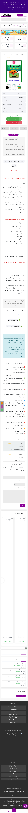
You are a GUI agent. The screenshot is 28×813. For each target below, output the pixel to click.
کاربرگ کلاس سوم (13, 771)
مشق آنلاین (23, 25)
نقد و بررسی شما (20, 487)
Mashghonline (6, 100)
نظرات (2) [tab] (4, 128)
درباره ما (5, 805)
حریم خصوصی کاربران (20, 805)
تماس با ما (14, 806)
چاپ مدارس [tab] (13, 128)
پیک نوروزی (13, 722)
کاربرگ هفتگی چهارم (13, 717)
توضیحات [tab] (22, 128)
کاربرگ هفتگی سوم (13, 714)
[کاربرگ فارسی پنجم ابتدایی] (8, 576)
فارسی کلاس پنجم (16, 25)
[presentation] (7, 87)
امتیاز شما (22, 481)
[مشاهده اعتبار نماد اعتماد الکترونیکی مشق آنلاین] (14, 745)
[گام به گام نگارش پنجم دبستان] (20, 576)
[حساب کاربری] (25, 811)
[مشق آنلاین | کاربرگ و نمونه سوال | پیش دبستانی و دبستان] (6, 15)
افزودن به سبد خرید (12, 119)
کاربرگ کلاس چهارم (13, 773)
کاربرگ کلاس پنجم (13, 776)
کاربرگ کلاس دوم (13, 768)
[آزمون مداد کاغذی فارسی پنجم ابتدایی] (14, 71)
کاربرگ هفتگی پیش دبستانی (13, 706)
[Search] (3, 19)
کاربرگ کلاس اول (13, 766)
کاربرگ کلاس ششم (13, 779)
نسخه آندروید (14, 795)
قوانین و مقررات (11, 805)
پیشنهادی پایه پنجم (13, 134)
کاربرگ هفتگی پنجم (13, 719)
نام (24, 473)
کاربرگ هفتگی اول (13, 709)
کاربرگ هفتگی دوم (13, 711)
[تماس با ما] (3, 811)
